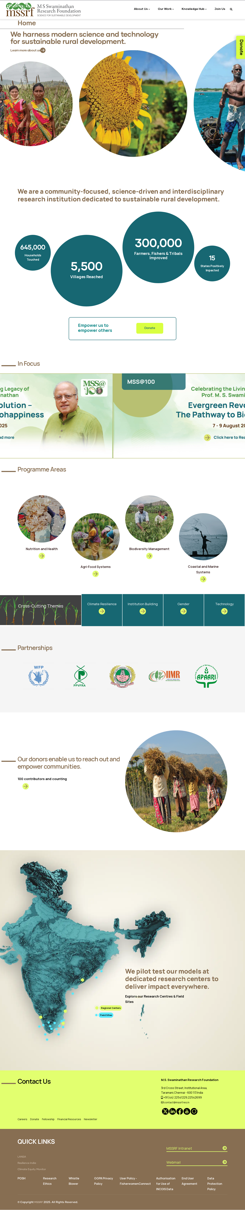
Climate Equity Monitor (32, 1169)
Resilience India (27, 1163)
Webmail (173, 1162)
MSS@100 (28, 382)
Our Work (165, 8)
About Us (141, 8)
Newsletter (90, 1119)
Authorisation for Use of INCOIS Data (165, 1183)
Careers (22, 1119)
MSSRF (38, 1202)
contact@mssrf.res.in (176, 1102)
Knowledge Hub (193, 8)
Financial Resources (69, 1119)
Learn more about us (25, 50)
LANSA (22, 1157)
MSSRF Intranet (179, 1148)
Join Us (220, 8)
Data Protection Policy (214, 1183)
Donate (149, 328)
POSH (21, 1178)
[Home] (44, 9)
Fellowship (48, 1119)
